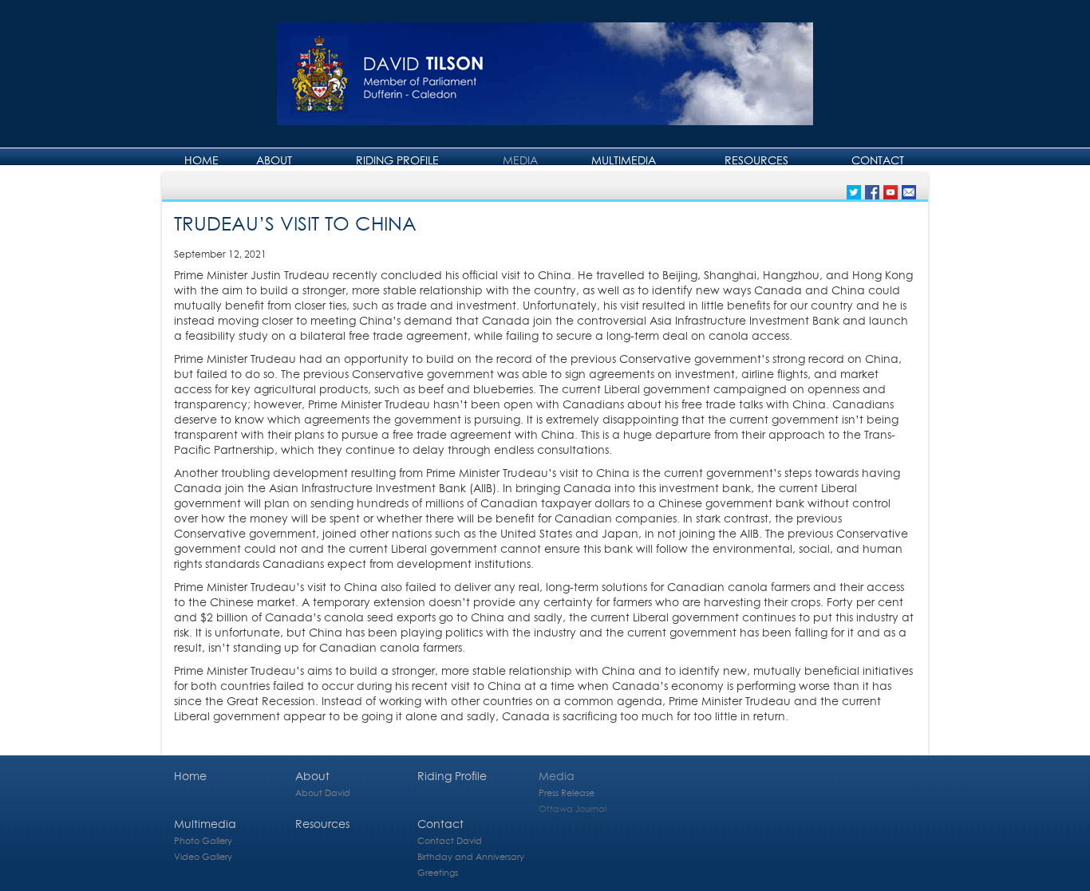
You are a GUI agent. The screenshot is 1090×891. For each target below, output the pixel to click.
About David (322, 792)
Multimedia (623, 160)
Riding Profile (397, 160)
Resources (756, 160)
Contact (877, 160)
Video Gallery (203, 856)
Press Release (566, 792)
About (274, 160)
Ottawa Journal (572, 808)
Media (520, 160)
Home (201, 160)
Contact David (449, 840)
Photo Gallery (203, 840)
